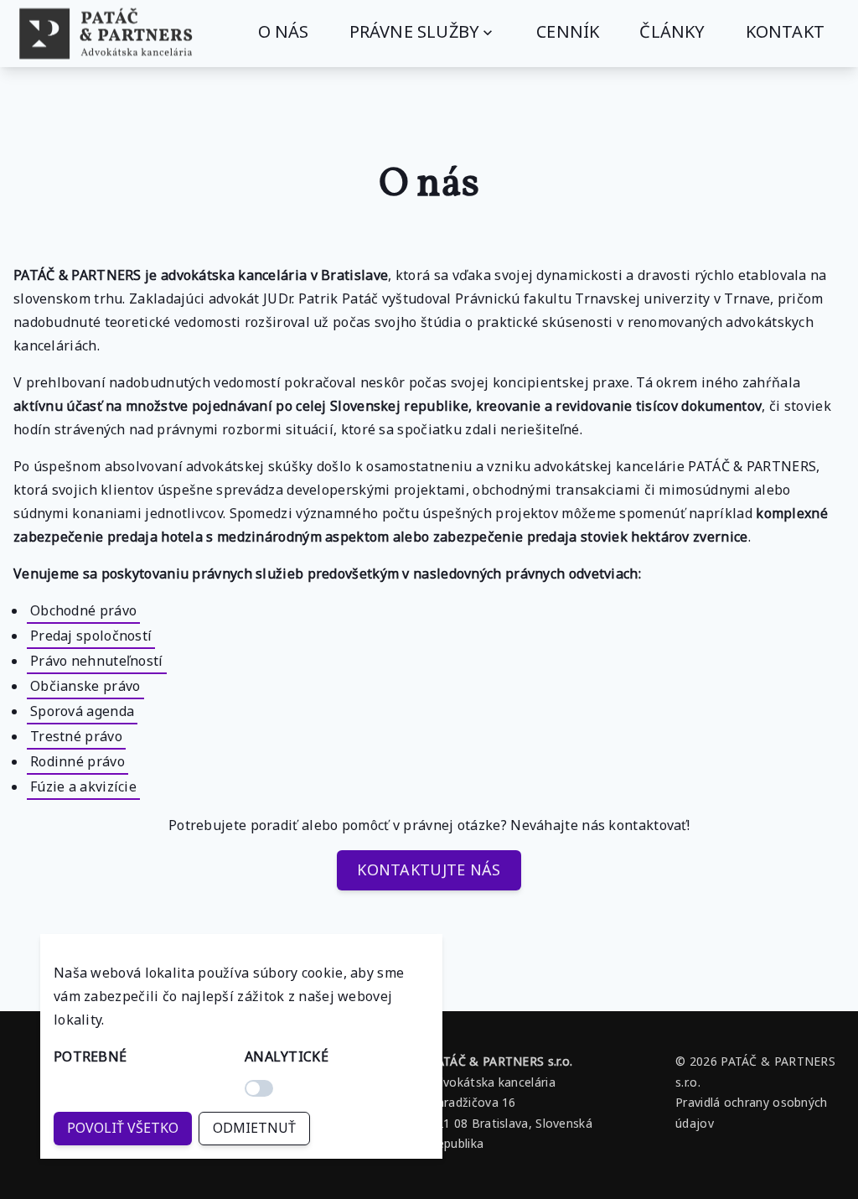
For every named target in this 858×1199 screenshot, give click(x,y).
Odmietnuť (254, 1128)
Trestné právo (76, 736)
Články (672, 31)
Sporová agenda (82, 711)
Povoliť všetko (122, 1128)
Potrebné (90, 1056)
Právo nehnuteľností (96, 660)
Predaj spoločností (91, 635)
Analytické (286, 1056)
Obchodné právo (83, 610)
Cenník (567, 31)
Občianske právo (85, 686)
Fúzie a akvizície (83, 786)
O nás (283, 31)
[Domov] (105, 33)
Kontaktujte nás (429, 869)
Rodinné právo (77, 761)
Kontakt (785, 31)
